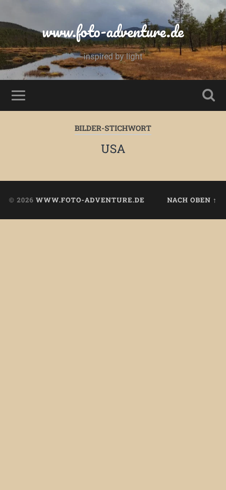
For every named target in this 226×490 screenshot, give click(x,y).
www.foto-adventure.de (113, 31)
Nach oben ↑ (192, 200)
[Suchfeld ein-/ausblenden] (208, 95)
